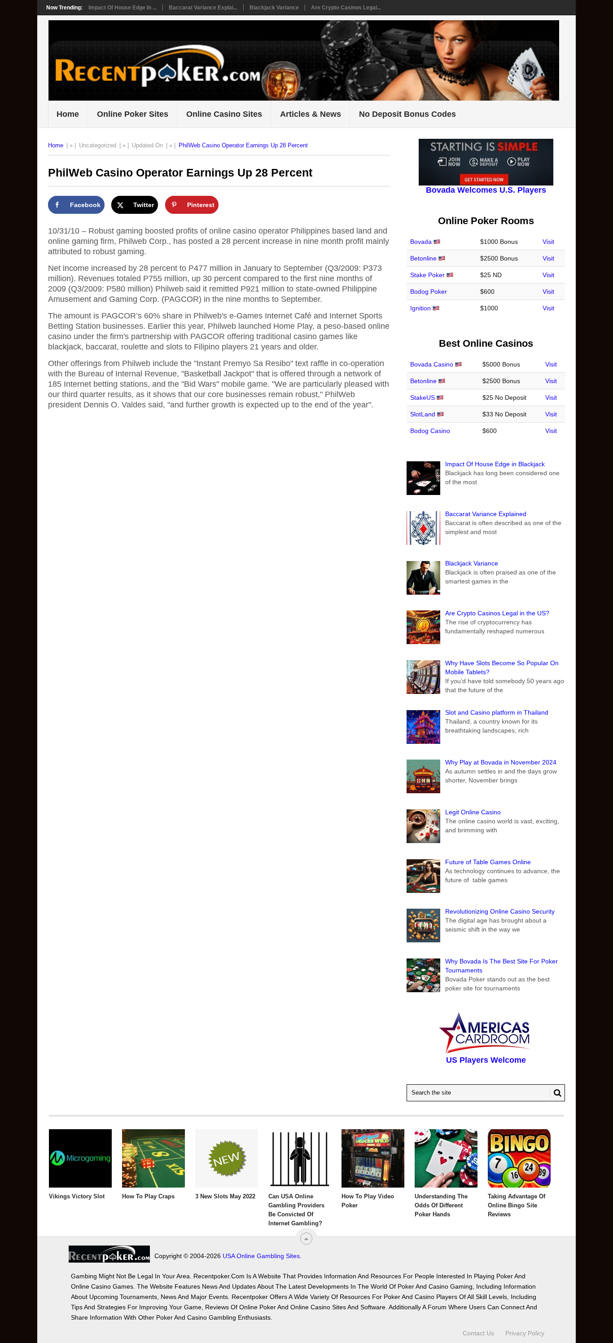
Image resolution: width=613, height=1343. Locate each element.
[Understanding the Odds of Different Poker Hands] (446, 1158)
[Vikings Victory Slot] (80, 1158)
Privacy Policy (524, 1333)
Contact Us (478, 1333)
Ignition (420, 308)
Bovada (421, 241)
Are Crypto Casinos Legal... (346, 7)
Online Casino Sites (224, 114)
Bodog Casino (430, 430)
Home (68, 114)
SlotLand (422, 414)
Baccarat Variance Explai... (203, 7)
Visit (548, 241)
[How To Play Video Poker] (373, 1158)
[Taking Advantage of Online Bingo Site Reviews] (519, 1158)
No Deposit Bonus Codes (407, 114)
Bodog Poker (428, 291)
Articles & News (310, 114)
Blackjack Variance (274, 7)
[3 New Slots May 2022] (226, 1158)
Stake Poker (427, 274)
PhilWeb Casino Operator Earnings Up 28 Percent (243, 145)
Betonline (423, 258)
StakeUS (422, 397)
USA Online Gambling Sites (261, 1255)
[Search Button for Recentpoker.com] (555, 1092)
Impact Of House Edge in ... (122, 7)
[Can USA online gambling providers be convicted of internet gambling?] (299, 1158)
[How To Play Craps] (153, 1158)
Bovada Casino (431, 364)
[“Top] (306, 1239)
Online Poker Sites (132, 114)
